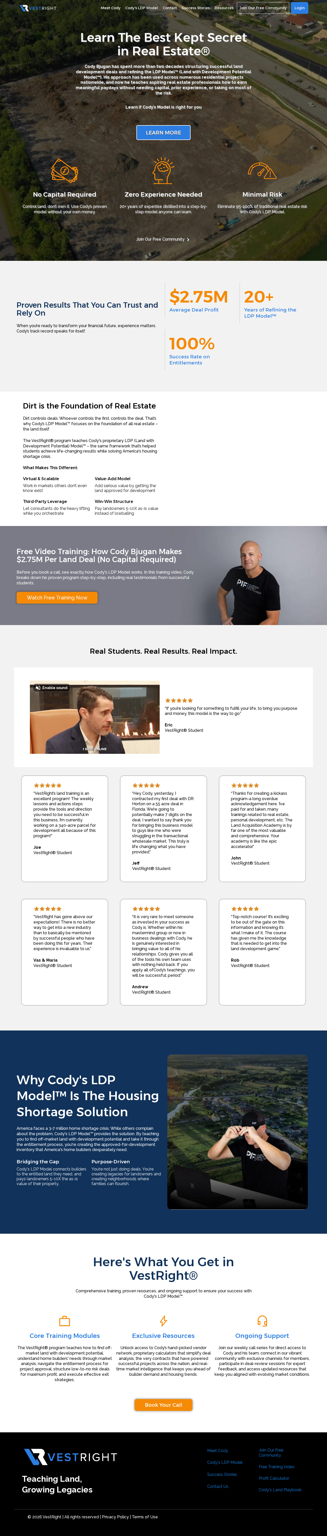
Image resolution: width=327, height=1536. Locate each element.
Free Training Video (277, 1466)
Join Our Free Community (160, 239)
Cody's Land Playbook (280, 1489)
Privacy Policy (115, 1516)
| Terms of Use (144, 1516)
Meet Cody (217, 1450)
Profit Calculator (274, 1478)
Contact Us (217, 1486)
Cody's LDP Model (224, 1462)
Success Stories (222, 1474)
